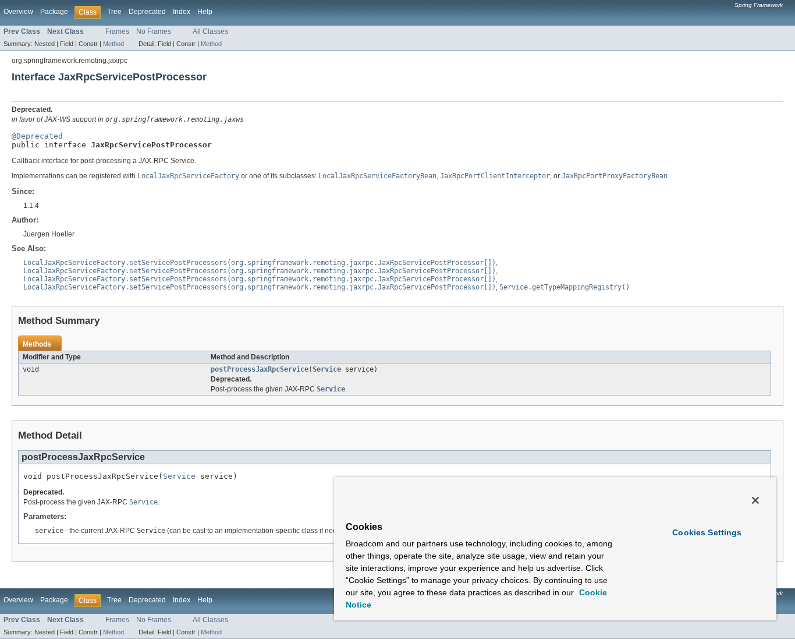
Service (327, 369)
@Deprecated (37, 136)
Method (113, 43)
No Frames (153, 31)
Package (54, 12)
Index (181, 12)
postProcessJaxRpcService (259, 369)
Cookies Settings (706, 532)
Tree (114, 12)
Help (204, 12)
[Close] (755, 500)
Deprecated (147, 12)
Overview (18, 12)
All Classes (210, 31)
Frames (117, 31)
